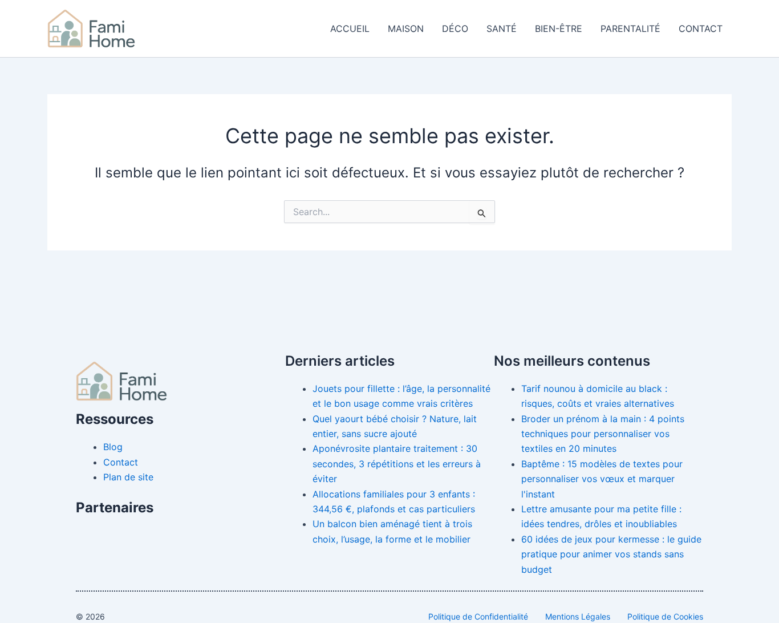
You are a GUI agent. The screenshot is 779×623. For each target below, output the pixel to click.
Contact (701, 28)
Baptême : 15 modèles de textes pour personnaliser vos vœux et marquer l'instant (602, 479)
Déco (455, 28)
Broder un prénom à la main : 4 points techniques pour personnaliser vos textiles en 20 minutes (602, 434)
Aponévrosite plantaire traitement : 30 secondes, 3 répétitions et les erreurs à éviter (397, 463)
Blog (113, 446)
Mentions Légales (577, 616)
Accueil (350, 28)
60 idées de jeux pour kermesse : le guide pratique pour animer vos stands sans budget (611, 554)
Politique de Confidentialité (478, 616)
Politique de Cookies (665, 616)
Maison (406, 28)
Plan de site (128, 477)
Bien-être (558, 28)
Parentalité (630, 28)
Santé (501, 28)
